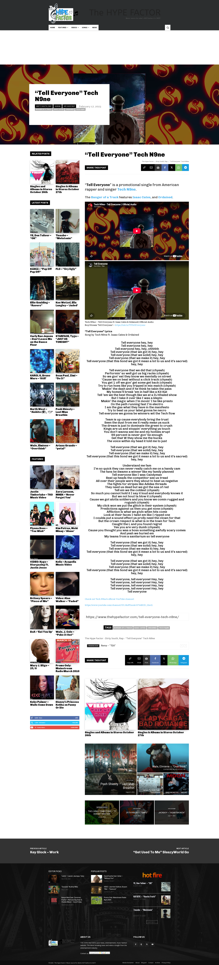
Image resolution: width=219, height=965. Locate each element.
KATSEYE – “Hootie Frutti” (144, 896)
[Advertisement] (109, 47)
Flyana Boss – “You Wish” (38, 530)
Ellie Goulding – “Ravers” (40, 304)
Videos (58, 698)
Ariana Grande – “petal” (66, 447)
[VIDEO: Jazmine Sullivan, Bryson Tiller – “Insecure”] (96, 890)
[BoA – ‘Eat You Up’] (42, 617)
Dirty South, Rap (43, 106)
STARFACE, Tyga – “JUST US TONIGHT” (67, 339)
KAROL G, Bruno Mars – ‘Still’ (40, 377)
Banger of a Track (44, 109)
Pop (57, 333)
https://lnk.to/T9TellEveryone (130, 325)
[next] (185, 645)
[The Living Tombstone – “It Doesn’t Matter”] (102, 812)
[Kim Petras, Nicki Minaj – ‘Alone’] (68, 514)
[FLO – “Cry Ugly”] (68, 254)
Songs (57, 106)
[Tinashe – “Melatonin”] (68, 221)
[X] (171, 167)
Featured (58, 662)
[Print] (158, 167)
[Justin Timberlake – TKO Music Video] (42, 477)
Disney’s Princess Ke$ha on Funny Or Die (67, 704)
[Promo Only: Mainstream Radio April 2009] (96, 900)
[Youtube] (152, 944)
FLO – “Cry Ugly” (66, 269)
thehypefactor (99, 118)
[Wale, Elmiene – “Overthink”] (42, 431)
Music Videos (34, 488)
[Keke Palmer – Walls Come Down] (42, 687)
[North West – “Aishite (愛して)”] (42, 395)
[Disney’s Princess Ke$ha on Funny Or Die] (68, 687)
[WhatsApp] (178, 167)
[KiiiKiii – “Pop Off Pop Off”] (42, 254)
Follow (75, 722)
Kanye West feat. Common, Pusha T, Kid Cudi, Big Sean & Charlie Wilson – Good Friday (71, 900)
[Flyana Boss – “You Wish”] (42, 514)
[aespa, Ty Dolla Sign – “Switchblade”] (150, 784)
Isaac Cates (59, 109)
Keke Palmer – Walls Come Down (41, 703)
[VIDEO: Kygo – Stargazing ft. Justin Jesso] (42, 547)
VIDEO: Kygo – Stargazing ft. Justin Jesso (39, 564)
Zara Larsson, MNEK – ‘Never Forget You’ (65, 494)
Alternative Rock (102, 807)
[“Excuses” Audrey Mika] (54, 890)
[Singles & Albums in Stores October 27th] (68, 172)
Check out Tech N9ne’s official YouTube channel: (109, 599)
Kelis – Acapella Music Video (66, 563)
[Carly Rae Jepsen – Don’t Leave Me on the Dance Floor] (42, 322)
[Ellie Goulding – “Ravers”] (42, 288)
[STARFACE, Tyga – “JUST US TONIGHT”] (68, 322)
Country (58, 299)
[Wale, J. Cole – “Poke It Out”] (68, 617)
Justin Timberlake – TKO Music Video (41, 494)
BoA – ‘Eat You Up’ (41, 631)
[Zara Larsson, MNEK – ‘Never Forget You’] (68, 477)
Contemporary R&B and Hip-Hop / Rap (174, 769)
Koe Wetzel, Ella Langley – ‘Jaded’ (67, 304)
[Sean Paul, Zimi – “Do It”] (68, 361)
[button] (167, 27)
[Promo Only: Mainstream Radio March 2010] (68, 651)
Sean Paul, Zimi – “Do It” (66, 377)
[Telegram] (185, 167)
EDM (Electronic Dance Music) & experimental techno (145, 913)
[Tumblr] (141, 944)
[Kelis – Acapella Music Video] (68, 547)
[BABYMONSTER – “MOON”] (176, 784)
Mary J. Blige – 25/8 (39, 667)
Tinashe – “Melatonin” (64, 237)
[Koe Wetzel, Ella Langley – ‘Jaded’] (68, 288)
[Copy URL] (144, 167)
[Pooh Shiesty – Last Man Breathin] (68, 395)
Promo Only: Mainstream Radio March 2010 (67, 668)
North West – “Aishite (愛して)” (41, 410)
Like (76, 718)
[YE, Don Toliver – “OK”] (42, 221)
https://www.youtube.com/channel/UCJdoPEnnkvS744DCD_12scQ (119, 605)
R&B (57, 265)
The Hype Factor (148, 161)
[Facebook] (165, 167)
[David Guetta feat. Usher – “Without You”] (96, 879)
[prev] (181, 645)
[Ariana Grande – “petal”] (68, 431)
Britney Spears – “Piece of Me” (41, 600)
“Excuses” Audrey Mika (69, 887)
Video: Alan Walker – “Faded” (67, 600)
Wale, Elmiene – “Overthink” (40, 447)
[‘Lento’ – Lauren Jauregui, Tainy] (54, 879)
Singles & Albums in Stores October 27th (67, 189)
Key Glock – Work (44, 852)
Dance (57, 232)
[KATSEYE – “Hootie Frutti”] (165, 900)
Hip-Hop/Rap (69, 106)
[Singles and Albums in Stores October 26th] (42, 172)
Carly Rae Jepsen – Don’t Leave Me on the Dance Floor (41, 340)
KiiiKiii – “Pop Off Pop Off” (41, 270)
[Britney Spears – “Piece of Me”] (42, 584)
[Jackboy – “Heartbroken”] (172, 812)
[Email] (151, 167)
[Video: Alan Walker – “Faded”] (68, 584)
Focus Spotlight (34, 525)
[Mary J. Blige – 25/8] (42, 651)
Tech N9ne (80, 109)
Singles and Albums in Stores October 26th (41, 189)
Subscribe (74, 727)
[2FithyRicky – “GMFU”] (137, 812)
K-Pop (32, 265)
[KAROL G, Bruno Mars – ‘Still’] (42, 361)
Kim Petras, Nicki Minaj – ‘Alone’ (67, 530)
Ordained (70, 109)
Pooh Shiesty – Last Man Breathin (65, 411)
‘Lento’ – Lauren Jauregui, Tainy (72, 876)
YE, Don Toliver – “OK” (40, 237)
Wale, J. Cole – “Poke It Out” (65, 633)
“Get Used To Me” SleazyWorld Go (161, 852)
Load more (151, 922)
